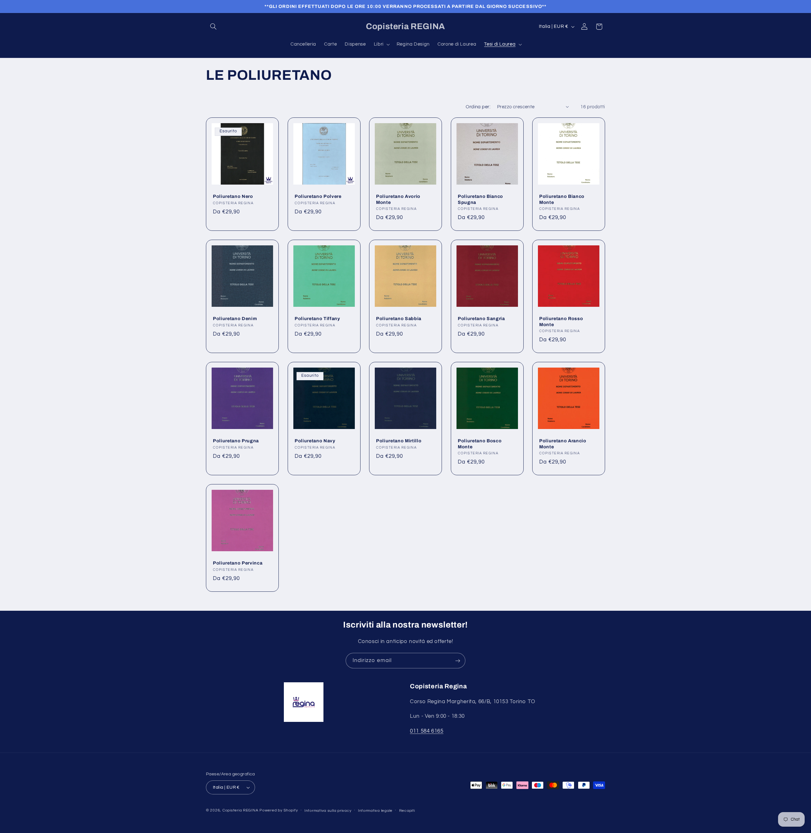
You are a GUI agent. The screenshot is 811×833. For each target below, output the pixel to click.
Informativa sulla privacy (327, 810)
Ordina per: (478, 106)
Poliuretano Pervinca (237, 562)
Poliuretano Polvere (318, 196)
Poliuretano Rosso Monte (561, 321)
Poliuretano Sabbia (398, 318)
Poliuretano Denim (235, 318)
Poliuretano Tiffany (317, 318)
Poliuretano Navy (315, 440)
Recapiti (407, 810)
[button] (213, 26)
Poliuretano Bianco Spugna (480, 199)
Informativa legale (375, 810)
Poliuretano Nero (233, 196)
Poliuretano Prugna (236, 440)
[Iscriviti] (457, 660)
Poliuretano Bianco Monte (561, 199)
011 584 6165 (427, 731)
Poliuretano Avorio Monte (398, 199)
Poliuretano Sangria (481, 318)
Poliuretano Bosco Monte (479, 443)
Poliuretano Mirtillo (398, 440)
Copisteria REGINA (240, 810)
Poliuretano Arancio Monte (562, 443)
